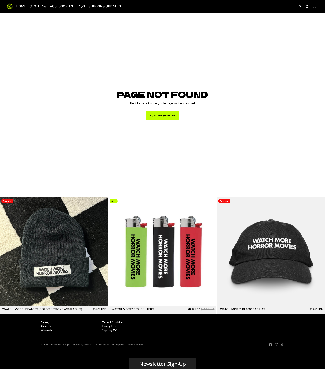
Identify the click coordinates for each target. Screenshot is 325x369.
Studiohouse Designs (59, 344)
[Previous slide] (5, 251)
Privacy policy (118, 344)
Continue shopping (162, 115)
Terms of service (135, 344)
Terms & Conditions (113, 322)
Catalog (45, 322)
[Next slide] (103, 251)
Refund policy (102, 344)
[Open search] (300, 6)
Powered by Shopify (81, 344)
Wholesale (46, 330)
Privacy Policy (110, 326)
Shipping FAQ (109, 330)
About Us (46, 326)
